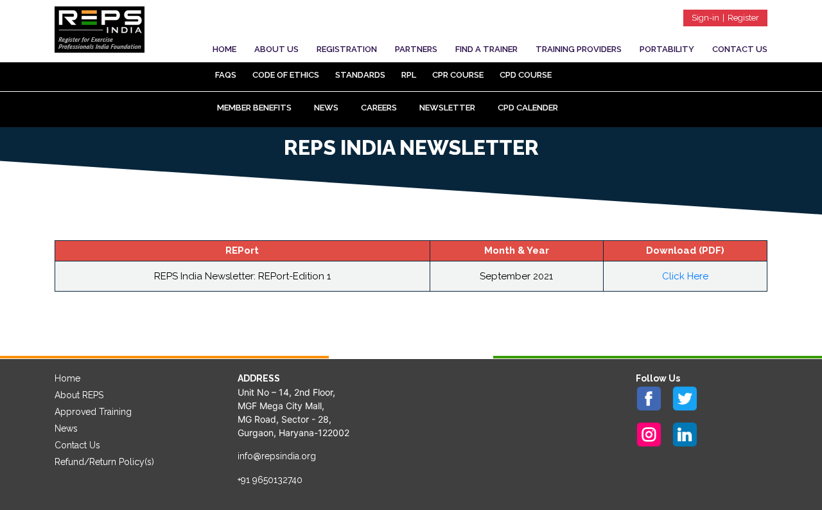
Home (224, 49)
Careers (379, 107)
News (326, 107)
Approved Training (93, 412)
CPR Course (458, 75)
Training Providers (579, 49)
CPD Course (526, 75)
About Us (276, 49)
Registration (347, 49)
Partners (416, 49)
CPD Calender (528, 107)
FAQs (225, 75)
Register (743, 17)
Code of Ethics (285, 75)
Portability (667, 49)
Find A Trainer (486, 49)
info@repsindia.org (277, 456)
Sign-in (705, 17)
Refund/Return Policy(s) (104, 462)
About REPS (79, 395)
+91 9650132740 (270, 480)
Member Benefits (254, 107)
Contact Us (739, 49)
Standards (360, 75)
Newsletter (447, 107)
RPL (408, 75)
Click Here (685, 276)
